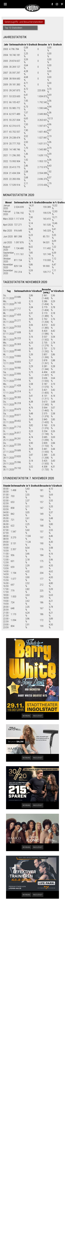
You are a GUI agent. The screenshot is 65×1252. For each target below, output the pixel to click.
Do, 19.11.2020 (8, 403)
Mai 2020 (7, 230)
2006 (5, 66)
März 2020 (8, 218)
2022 (5, 161)
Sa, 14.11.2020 (8, 374)
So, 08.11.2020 (8, 338)
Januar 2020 (6, 207)
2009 (5, 84)
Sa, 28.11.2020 (8, 456)
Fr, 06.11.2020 (8, 326)
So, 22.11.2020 (8, 421)
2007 (5, 72)
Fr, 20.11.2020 (8, 409)
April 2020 (8, 224)
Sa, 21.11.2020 (8, 415)
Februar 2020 (7, 213)
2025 (5, 179)
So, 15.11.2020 (8, 379)
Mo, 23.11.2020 (8, 427)
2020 (5, 149)
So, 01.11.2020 (8, 297)
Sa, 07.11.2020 (8, 332)
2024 (5, 173)
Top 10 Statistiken (13, 27)
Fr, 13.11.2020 (8, 368)
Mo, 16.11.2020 (8, 385)
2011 (5, 96)
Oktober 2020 (7, 260)
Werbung (26, 716)
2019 (5, 143)
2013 (5, 108)
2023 (5, 167)
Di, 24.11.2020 (8, 433)
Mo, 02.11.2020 (8, 303)
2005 (5, 60)
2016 (5, 125)
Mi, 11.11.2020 (8, 356)
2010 (5, 90)
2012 (5, 102)
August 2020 (6, 248)
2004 (5, 55)
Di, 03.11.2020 (8, 309)
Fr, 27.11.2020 (8, 450)
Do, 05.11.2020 (8, 320)
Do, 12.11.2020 (8, 362)
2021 (5, 155)
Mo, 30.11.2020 (8, 468)
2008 (5, 78)
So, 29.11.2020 (8, 462)
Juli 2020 (7, 242)
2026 (5, 184)
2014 (5, 114)
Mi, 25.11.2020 (8, 438)
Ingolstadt (37, 716)
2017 (5, 131)
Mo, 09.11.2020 (8, 344)
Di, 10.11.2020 (8, 350)
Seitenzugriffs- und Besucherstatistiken (24, 21)
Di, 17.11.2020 (8, 391)
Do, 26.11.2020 (8, 444)
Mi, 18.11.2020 (8, 397)
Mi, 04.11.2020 (8, 314)
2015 (5, 120)
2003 (5, 49)
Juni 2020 (8, 236)
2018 (5, 137)
